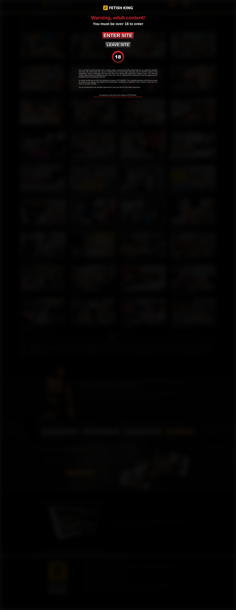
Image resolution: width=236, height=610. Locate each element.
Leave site (118, 45)
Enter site (118, 35)
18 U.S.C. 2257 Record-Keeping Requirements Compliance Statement (118, 97)
